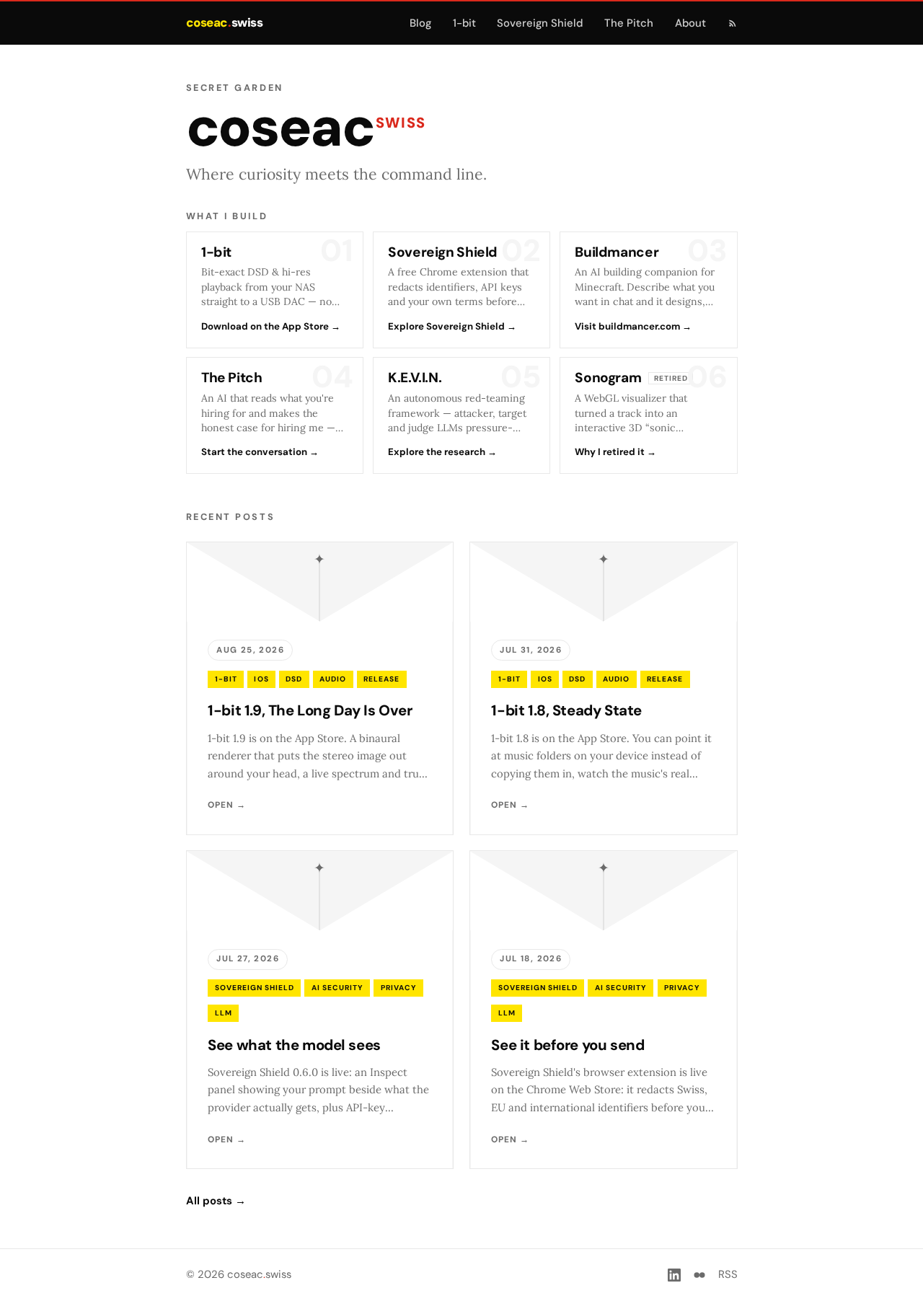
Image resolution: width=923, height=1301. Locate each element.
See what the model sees (294, 1045)
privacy (399, 987)
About (690, 23)
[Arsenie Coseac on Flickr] (699, 1275)
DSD (294, 679)
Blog (420, 23)
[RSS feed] (733, 23)
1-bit (464, 23)
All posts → (216, 1201)
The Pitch (628, 23)
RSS (728, 1274)
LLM (223, 1013)
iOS (261, 679)
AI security (337, 987)
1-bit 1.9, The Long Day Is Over (310, 710)
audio (332, 679)
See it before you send (567, 1045)
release (381, 679)
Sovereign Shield (540, 23)
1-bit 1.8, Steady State (566, 710)
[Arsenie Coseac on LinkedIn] (674, 1275)
